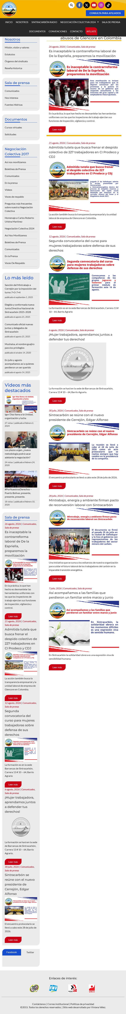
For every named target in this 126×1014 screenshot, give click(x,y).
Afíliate (91, 31)
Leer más (57, 129)
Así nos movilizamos (15, 162)
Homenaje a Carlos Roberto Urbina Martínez (19, 219)
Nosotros (22, 22)
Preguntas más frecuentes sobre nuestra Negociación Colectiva (19, 207)
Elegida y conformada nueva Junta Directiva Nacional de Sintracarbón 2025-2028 (19, 308)
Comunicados (73, 46)
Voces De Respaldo (15, 262)
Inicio (9, 22)
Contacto (76, 31)
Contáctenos (39, 1003)
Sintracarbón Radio (44, 22)
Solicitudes (10, 134)
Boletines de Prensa (15, 169)
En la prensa (11, 182)
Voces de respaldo (14, 196)
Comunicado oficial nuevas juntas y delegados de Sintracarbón (19, 328)
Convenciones (58, 31)
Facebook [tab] (11, 952)
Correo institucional (58, 1003)
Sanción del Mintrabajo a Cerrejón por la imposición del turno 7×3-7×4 (20, 288)
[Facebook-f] (79, 5)
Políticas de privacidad (82, 1003)
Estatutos (10, 54)
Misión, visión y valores (17, 47)
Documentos (37, 31)
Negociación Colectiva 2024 (78, 22)
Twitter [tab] (30, 952)
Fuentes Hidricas (14, 104)
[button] (71, 5)
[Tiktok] (108, 5)
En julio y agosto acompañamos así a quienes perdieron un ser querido (19, 364)
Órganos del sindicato (16, 61)
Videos (8, 189)
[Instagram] (101, 5)
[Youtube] (94, 5)
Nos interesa (11, 97)
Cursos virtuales (13, 127)
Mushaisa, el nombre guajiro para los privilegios (19, 346)
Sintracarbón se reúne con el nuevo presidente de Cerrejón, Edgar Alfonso (20, 884)
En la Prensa (11, 256)
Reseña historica (13, 68)
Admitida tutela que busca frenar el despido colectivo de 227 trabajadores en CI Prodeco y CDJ (84, 152)
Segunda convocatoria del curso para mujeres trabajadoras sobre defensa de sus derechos (82, 245)
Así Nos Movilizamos (16, 235)
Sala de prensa (111, 22)
